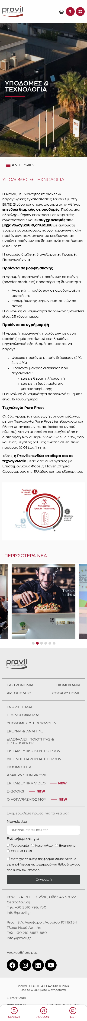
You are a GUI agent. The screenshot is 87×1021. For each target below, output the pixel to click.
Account (43, 1017)
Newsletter (17, 821)
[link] (12, 11)
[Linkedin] (38, 965)
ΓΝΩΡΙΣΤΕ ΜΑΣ (20, 707)
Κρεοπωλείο (44, 845)
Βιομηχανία (67, 845)
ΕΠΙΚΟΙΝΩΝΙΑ (16, 998)
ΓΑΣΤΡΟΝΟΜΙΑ (20, 685)
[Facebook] (12, 965)
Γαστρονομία (20, 845)
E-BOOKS (15, 791)
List (73, 1017)
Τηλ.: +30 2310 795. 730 (26, 907)
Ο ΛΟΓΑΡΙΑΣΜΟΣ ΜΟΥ (26, 799)
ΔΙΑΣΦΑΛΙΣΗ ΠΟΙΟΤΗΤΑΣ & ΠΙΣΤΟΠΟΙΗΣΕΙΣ (30, 741)
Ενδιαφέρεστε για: (23, 839)
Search (14, 1017)
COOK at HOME (66, 693)
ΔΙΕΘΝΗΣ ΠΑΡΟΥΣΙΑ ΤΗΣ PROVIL (35, 759)
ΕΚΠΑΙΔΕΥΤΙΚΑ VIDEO (26, 783)
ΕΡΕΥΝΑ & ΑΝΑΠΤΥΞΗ (26, 731)
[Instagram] (25, 965)
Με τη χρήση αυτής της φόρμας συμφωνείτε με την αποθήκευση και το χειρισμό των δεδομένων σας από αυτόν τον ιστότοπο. (43, 865)
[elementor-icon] (14, 1010)
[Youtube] (51, 965)
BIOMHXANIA (68, 685)
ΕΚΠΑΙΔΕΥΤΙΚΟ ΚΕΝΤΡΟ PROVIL (35, 751)
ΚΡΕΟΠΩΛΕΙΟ (19, 693)
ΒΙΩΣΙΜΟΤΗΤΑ (19, 767)
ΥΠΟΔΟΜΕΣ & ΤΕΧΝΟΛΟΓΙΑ (31, 723)
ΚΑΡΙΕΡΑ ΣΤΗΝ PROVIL (27, 775)
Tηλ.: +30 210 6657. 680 (27, 933)
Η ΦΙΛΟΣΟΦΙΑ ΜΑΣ (23, 715)
